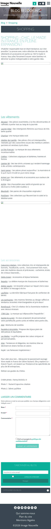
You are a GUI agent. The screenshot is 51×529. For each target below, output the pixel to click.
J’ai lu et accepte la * (28, 440)
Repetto (4, 281)
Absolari (4, 122)
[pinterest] (28, 507)
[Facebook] (18, 507)
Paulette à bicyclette (9, 329)
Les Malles (5, 336)
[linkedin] (25, 507)
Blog (3, 22)
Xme (3, 343)
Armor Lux (5, 177)
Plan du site (25, 516)
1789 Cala (5, 313)
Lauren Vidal (6, 129)
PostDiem (5, 195)
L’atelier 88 (5, 163)
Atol (2, 325)
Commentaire (6, 418)
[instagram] (32, 507)
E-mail (4, 413)
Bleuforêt (5, 191)
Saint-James (6, 170)
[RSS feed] (35, 507)
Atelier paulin (6, 286)
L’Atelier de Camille (9, 140)
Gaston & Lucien (7, 318)
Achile (3, 184)
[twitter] (22, 507)
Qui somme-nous (25, 513)
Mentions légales (25, 520)
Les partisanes (7, 300)
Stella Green (6, 277)
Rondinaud (6, 306)
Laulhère (4, 293)
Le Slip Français (7, 149)
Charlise (4, 136)
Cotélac (4, 156)
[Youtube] (15, 507)
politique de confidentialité (32, 477)
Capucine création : (9, 265)
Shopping (12, 22)
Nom (3, 407)
